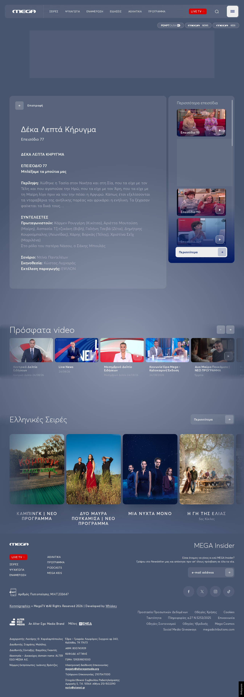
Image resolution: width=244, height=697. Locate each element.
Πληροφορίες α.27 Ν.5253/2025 (189, 618)
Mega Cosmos (224, 624)
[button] (232, 11)
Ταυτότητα (153, 618)
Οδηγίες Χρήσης (206, 612)
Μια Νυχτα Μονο (150, 513)
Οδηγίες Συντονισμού (161, 624)
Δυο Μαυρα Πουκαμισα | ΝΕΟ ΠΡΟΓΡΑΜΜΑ (94, 518)
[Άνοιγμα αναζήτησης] (216, 11)
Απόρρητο (241, 689)
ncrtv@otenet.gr (75, 687)
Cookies (229, 612)
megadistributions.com (218, 629)
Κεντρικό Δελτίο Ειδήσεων (25, 368)
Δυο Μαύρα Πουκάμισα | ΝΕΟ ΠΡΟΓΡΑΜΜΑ (212, 368)
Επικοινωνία (226, 618)
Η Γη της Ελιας (206, 513)
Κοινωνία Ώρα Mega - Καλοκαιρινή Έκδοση (164, 368)
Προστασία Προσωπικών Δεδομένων (163, 612)
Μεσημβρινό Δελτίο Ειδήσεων (118, 368)
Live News (66, 367)
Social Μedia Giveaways (180, 629)
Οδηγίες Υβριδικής (195, 624)
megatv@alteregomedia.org (82, 668)
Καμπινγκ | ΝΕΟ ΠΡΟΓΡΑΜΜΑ (37, 516)
